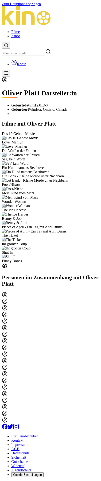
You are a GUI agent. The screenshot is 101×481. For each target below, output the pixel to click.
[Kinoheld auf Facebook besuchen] (5, 428)
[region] (50, 201)
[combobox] (23, 53)
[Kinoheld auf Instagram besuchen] (16, 428)
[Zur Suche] (6, 45)
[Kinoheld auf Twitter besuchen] (10, 428)
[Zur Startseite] (50, 16)
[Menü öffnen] (6, 73)
